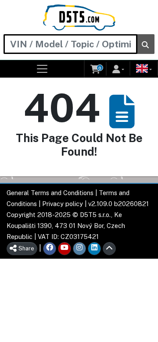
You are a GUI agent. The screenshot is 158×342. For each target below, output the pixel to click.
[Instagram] (79, 248)
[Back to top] (109, 248)
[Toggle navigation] (42, 69)
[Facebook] (49, 248)
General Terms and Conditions (50, 192)
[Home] (79, 17)
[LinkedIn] (94, 248)
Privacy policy (62, 203)
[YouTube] (64, 248)
